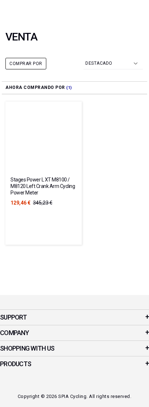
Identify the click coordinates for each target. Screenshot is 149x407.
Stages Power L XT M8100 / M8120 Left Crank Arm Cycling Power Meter (42, 186)
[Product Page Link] (43, 140)
